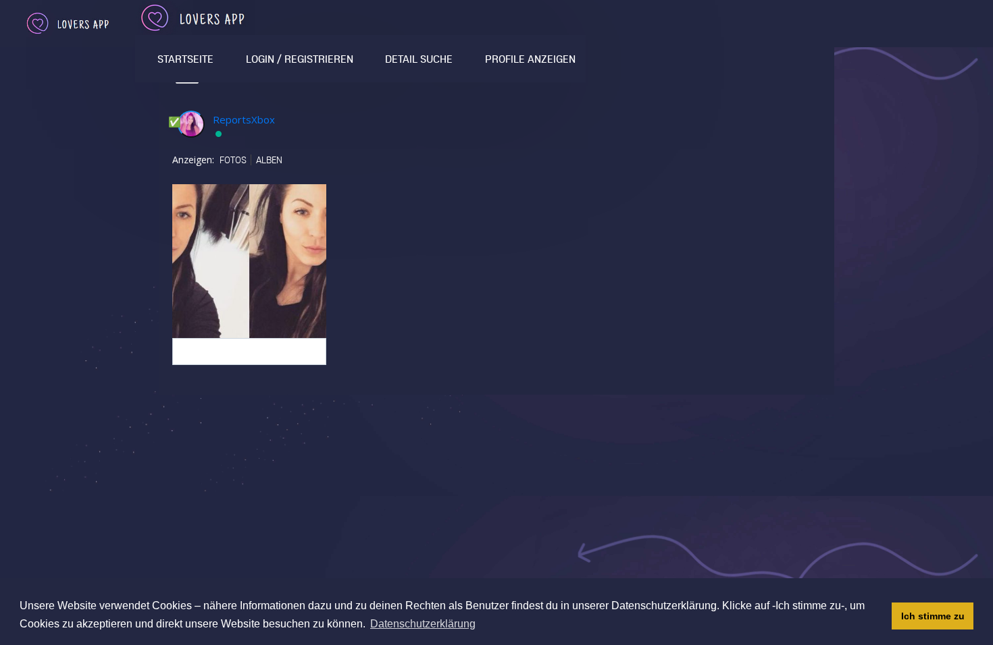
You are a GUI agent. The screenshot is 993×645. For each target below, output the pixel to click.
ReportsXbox (244, 119)
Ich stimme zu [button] (933, 616)
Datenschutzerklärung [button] (423, 623)
